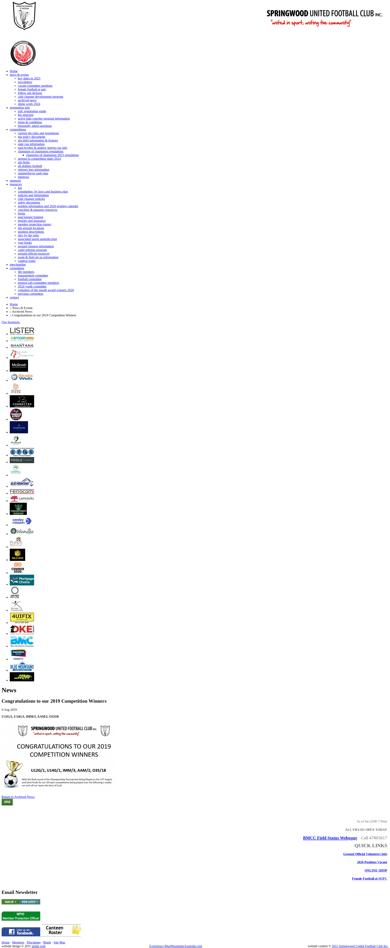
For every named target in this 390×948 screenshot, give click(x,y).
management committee (33, 275)
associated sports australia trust (37, 239)
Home (14, 71)
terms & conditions (30, 122)
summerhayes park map (33, 173)
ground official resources (34, 253)
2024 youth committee (32, 286)
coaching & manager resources (37, 210)
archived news (27, 100)
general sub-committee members (38, 283)
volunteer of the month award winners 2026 (46, 290)
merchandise (18, 264)
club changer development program (40, 96)
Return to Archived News (18, 797)
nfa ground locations (31, 228)
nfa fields (24, 162)
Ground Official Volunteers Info (365, 854)
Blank (47, 942)
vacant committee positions (35, 85)
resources (16, 184)
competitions (18, 129)
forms (21, 213)
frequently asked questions (35, 126)
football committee (30, 279)
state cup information (31, 144)
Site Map (59, 942)
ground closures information (36, 246)
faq (20, 188)
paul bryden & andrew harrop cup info (42, 147)
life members (26, 272)
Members (18, 942)
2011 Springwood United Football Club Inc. (360, 946)
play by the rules (28, 235)
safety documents (29, 202)
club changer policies (31, 199)
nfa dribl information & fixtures (38, 140)
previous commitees (30, 293)
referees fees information (33, 169)
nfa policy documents (31, 136)
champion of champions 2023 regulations (52, 155)
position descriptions (31, 231)
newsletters (25, 82)
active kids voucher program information (44, 118)
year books (25, 242)
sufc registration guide (32, 111)
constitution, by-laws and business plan (43, 191)
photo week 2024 (29, 104)
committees (17, 268)
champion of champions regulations (40, 151)
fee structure (26, 115)
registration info (20, 107)
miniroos (23, 177)
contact (14, 297)
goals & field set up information (38, 257)
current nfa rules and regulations (38, 133)
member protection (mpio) (34, 224)
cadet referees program (32, 250)
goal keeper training (30, 217)
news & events (19, 74)
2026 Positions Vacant (372, 862)
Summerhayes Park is (17, 812)
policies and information (33, 195)
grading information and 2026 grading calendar (48, 206)
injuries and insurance (32, 220)
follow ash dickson (30, 93)
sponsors (15, 180)
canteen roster (27, 261)
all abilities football (30, 166)
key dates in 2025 (29, 78)
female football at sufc (32, 89)
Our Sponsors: (11, 322)
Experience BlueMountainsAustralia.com (175, 946)
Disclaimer (34, 942)
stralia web (39, 946)
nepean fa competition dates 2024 (39, 158)
